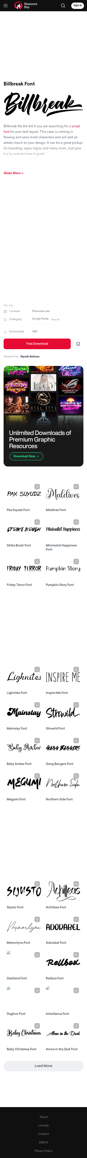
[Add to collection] (78, 344)
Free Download (37, 344)
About (43, 1117)
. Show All (54, 319)
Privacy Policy (43, 1151)
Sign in (77, 5)
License (43, 1125)
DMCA (43, 1142)
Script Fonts (40, 319)
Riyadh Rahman (29, 357)
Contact (43, 1134)
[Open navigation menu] (5, 5)
